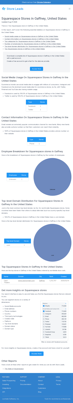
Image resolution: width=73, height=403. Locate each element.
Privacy (58, 381)
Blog (39, 392)
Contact (41, 384)
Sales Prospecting (8, 381)
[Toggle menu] (69, 9)
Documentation (25, 384)
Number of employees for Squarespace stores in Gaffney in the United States (33, 44)
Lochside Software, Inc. (10, 399)
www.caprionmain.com (26, 281)
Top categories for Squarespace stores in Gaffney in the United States (30, 41)
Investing (5, 384)
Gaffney (42, 281)
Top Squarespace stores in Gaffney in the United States (25, 49)
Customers (42, 388)
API (3, 392)
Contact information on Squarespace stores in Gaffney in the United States (32, 39)
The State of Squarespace (14, 369)
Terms (58, 384)
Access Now (36, 69)
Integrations (6, 388)
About (40, 381)
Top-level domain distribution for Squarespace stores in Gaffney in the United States (35, 46)
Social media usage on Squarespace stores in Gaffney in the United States (31, 36)
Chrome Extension (44, 2)
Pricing (22, 381)
